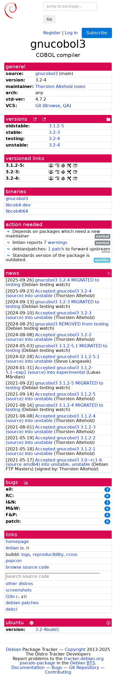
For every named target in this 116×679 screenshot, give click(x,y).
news (12, 273)
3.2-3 (54, 132)
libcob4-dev (18, 205)
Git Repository (84, 667)
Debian (13, 649)
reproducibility (48, 554)
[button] (8, 231)
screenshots (19, 590)
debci (11, 609)
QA (66, 105)
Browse (52, 105)
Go (49, 19)
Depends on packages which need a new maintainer (57, 234)
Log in (71, 32)
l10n (10, 596)
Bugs (57, 667)
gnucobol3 (46, 73)
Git (38, 105)
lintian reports (60, 242)
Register (52, 32)
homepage (17, 541)
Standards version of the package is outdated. (57, 258)
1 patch (56, 249)
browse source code (27, 567)
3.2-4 (54, 138)
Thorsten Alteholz (54, 86)
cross (71, 554)
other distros (19, 583)
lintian (12, 548)
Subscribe (96, 32)
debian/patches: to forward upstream (60, 249)
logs (25, 554)
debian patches (22, 602)
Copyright (75, 649)
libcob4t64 (17, 211)
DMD (80, 87)
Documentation (28, 667)
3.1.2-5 (56, 125)
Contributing (58, 672)
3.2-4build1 (47, 629)
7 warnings (55, 242)
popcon (14, 560)
